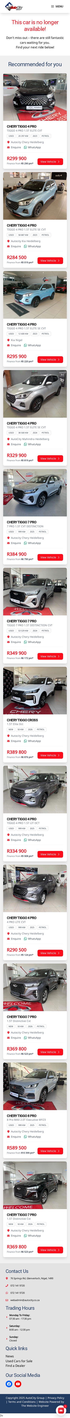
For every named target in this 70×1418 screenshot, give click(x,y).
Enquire (16, 147)
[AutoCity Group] (14, 6)
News (10, 1356)
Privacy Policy (56, 1398)
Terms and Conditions (22, 1401)
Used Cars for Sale (19, 1361)
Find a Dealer (15, 1365)
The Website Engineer (35, 1405)
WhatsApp (34, 147)
